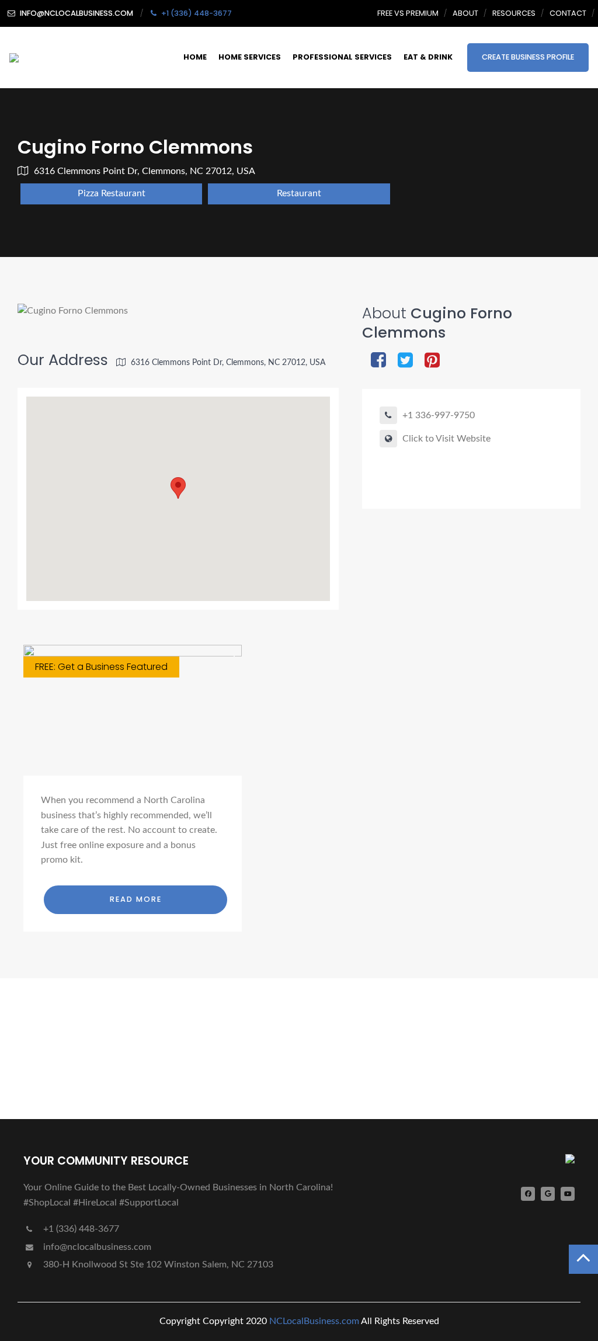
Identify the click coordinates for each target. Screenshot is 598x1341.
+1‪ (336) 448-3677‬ (80, 1229)
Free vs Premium (408, 13)
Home (195, 57)
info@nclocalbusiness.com (97, 1247)
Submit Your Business (84, 1070)
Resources (514, 13)
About (465, 13)
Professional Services (342, 57)
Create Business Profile (528, 57)
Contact (568, 13)
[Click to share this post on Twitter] (405, 361)
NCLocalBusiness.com (314, 1321)
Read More (136, 899)
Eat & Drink (428, 57)
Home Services (249, 57)
